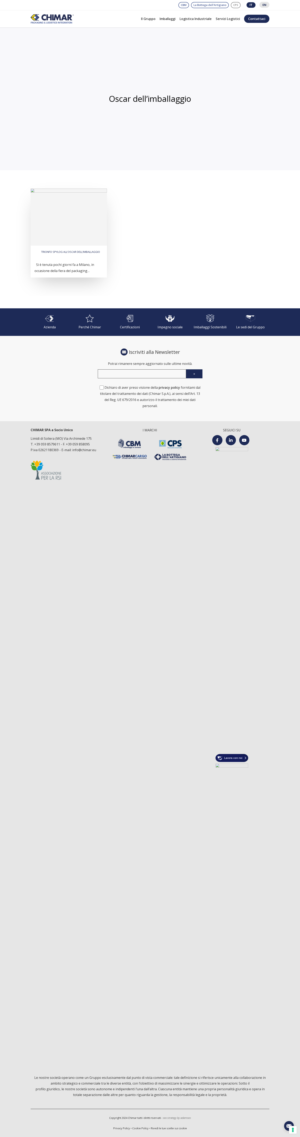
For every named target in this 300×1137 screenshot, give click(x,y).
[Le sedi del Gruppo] (250, 322)
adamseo (185, 1118)
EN (264, 5)
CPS (235, 5)
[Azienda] (50, 322)
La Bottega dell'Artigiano (209, 5)
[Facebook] (217, 440)
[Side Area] (289, 1126)
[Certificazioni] (130, 322)
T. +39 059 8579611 (46, 444)
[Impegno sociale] (170, 322)
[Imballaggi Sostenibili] (210, 322)
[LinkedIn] (231, 440)
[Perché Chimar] (90, 322)
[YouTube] (244, 440)
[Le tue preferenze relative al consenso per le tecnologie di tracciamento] (293, 1130)
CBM (184, 5)
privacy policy (169, 387)
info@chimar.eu (84, 450)
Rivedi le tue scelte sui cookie (169, 1128)
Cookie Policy (140, 1128)
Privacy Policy (121, 1128)
